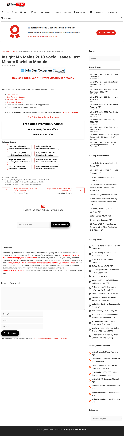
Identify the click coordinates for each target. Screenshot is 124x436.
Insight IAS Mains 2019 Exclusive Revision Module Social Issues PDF (45, 148)
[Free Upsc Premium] (62, 31)
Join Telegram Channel (16, 97)
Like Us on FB (12, 94)
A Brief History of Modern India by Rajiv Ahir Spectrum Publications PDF (103, 202)
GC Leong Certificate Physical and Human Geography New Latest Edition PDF (103, 187)
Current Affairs (98, 12)
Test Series (80, 12)
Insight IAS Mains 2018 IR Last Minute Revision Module (47, 154)
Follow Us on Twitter (15, 100)
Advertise (113, 12)
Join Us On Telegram (15, 102)
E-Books (46, 12)
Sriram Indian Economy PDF (101, 220)
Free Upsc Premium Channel (43, 124)
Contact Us (82, 429)
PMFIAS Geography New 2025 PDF (104, 194)
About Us (58, 429)
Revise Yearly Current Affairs (43, 129)
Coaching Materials (63, 12)
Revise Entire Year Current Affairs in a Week (43, 78)
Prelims (25, 12)
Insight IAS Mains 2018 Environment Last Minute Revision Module (17, 168)
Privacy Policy (70, 429)
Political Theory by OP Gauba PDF (105, 294)
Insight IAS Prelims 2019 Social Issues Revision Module (19, 154)
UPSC (17, 178)
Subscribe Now (60, 224)
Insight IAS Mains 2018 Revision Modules (30, 180)
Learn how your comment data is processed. (50, 338)
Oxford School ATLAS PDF (100, 216)
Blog (15, 12)
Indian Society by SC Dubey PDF (105, 311)
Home (5, 12)
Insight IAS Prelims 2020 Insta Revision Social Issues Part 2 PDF (47, 168)
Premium (7, 18)
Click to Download (70, 112)
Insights (47, 180)
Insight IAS (11, 180)
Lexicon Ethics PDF (99, 276)
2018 (5, 180)
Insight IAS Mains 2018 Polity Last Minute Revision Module (46, 161)
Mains (35, 12)
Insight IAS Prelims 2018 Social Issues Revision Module (19, 147)
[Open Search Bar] (121, 18)
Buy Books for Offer (43, 134)
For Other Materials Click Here (43, 117)
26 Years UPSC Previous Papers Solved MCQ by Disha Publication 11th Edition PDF (103, 227)
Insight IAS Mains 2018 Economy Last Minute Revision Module (19, 161)
